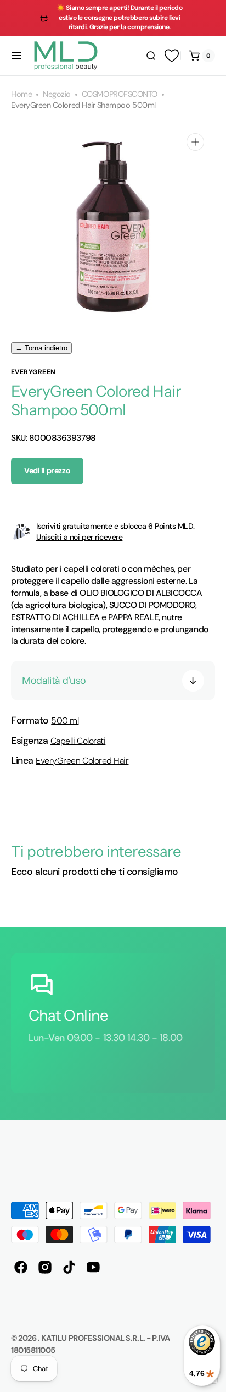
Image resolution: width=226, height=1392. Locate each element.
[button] (16, 55)
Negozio (57, 94)
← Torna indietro (41, 348)
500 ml (64, 720)
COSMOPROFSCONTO (119, 94)
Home (21, 94)
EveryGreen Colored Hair (82, 760)
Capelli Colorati (78, 741)
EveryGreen (33, 372)
